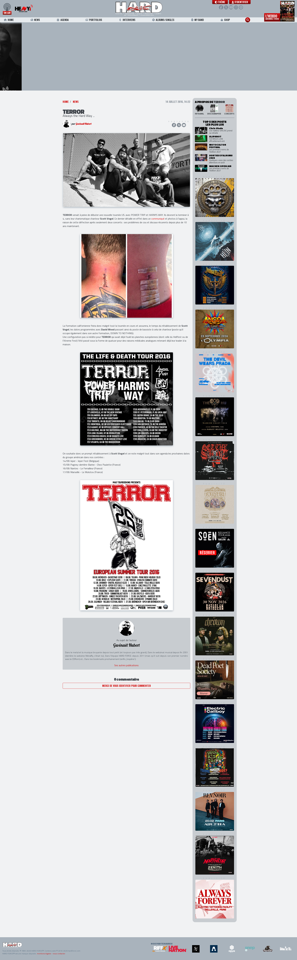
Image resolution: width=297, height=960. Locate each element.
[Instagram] (236, 7)
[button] (220, 2)
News (37, 20)
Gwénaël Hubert (83, 131)
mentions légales (44, 953)
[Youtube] (231, 7)
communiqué (157, 226)
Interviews (129, 20)
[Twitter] (226, 7)
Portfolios (95, 20)
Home (11, 20)
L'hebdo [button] (272, 16)
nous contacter (59, 953)
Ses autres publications (126, 673)
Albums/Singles (165, 20)
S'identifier (241, 2)
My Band (199, 20)
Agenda (64, 20)
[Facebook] (221, 7)
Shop (227, 20)
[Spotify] (241, 7)
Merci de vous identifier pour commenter (126, 693)
